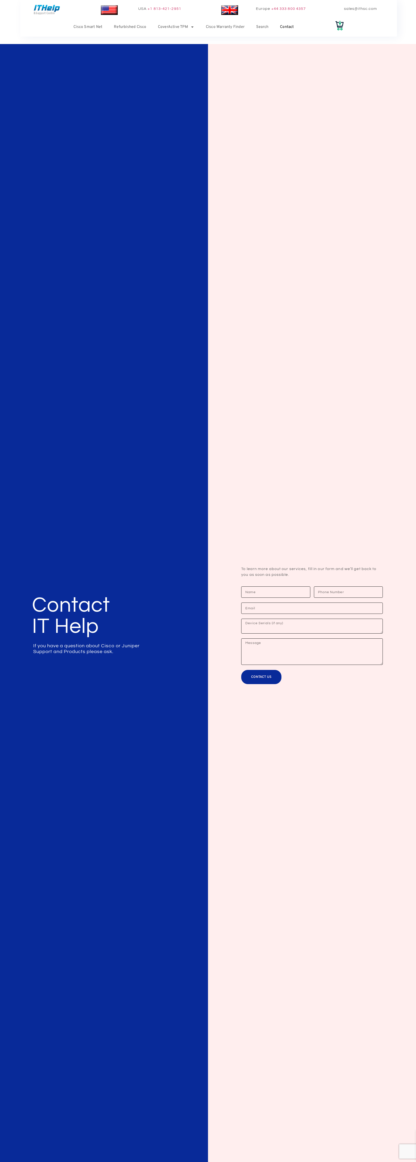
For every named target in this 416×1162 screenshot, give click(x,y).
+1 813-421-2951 (164, 9)
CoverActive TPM (173, 27)
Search (262, 27)
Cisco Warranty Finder (225, 27)
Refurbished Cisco (130, 27)
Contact (287, 27)
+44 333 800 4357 (288, 9)
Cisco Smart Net (87, 27)
